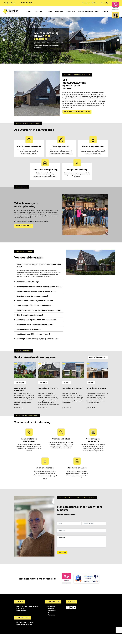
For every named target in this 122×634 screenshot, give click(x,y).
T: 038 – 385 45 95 (26, 3)
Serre (50, 613)
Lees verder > (18, 407)
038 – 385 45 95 (21, 608)
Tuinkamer (51, 615)
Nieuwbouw (51, 606)
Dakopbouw (51, 611)
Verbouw (51, 608)
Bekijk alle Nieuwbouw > (97, 357)
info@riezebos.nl (9, 3)
